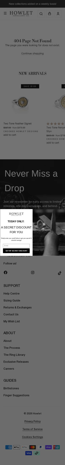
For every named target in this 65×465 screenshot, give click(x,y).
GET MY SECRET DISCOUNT (16, 251)
